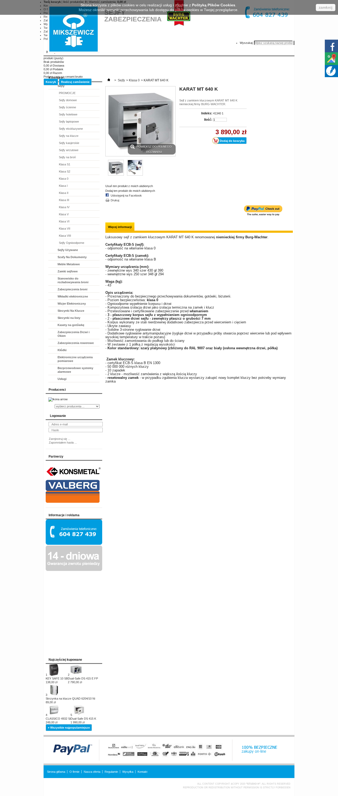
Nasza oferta (92, 771)
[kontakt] (74, 543)
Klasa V (64, 214)
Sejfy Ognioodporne (71, 242)
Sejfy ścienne (67, 107)
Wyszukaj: (246, 42)
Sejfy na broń (67, 157)
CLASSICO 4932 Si (58, 720)
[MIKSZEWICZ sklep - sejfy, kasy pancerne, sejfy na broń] (74, 29)
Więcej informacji (120, 227)
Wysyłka (127, 771)
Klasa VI (64, 221)
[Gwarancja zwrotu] (74, 569)
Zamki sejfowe (68, 271)
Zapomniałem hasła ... (63, 442)
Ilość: (208, 120)
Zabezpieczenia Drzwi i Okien (74, 333)
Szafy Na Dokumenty (72, 257)
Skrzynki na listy (69, 317)
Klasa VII (64, 228)
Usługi (62, 378)
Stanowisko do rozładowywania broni (73, 280)
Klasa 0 (63, 178)
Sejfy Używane (68, 250)
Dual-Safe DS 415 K (83, 720)
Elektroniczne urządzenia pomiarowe (75, 359)
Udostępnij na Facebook (126, 195)
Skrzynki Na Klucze (71, 310)
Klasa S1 (64, 164)
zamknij (325, 7)
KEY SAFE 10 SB (57, 680)
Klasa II (63, 192)
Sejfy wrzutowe (68, 150)
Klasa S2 (64, 171)
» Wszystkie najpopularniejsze (69, 727)
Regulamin (111, 771)
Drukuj (115, 200)
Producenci (57, 390)
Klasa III (64, 200)
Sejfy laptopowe (69, 121)
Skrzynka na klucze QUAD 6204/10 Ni (70, 700)
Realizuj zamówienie (75, 81)
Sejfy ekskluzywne (71, 128)
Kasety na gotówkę (71, 325)
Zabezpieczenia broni (72, 289)
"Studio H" (253, 784)
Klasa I (63, 185)
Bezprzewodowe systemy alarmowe (75, 369)
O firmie (74, 771)
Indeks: (206, 113)
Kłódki (62, 350)
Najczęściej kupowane (65, 660)
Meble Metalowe (69, 264)
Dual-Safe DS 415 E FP (83, 680)
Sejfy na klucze (68, 135)
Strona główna (56, 771)
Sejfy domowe (68, 100)
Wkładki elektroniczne (73, 296)
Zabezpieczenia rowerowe (76, 343)
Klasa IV (64, 207)
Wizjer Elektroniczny (72, 303)
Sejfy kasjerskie (69, 143)
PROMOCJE (67, 93)
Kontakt (142, 771)
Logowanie (58, 416)
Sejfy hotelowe (68, 114)
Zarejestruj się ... (59, 438)
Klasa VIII (65, 235)
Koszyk (51, 81)
